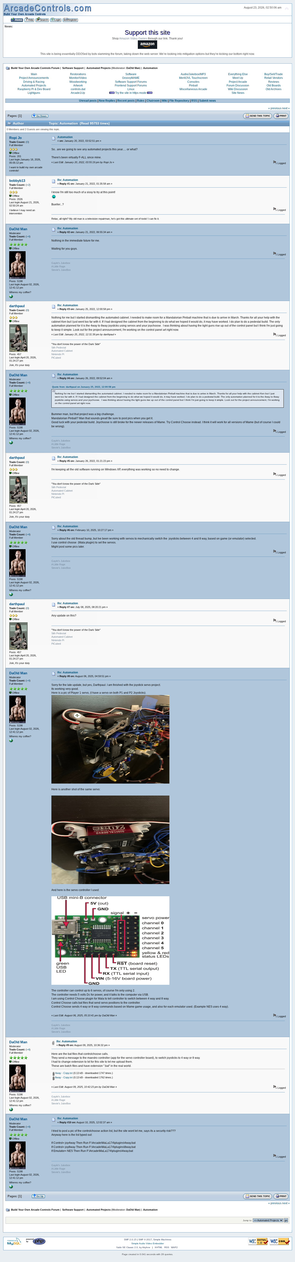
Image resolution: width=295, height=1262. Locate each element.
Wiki (164, 100)
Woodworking (78, 81)
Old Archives (273, 89)
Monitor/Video (78, 78)
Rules (141, 100)
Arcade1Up (78, 92)
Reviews (273, 81)
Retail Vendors (273, 78)
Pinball (193, 85)
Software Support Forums (131, 81)
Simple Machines (162, 1239)
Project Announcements (34, 78)
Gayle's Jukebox (60, 263)
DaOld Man (133, 68)
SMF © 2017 (145, 1239)
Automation (65, 137)
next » (286, 108)
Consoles (193, 81)
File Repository (179, 100)
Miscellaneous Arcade (193, 89)
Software (130, 74)
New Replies (107, 100)
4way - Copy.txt (63, 1073)
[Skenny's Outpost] (11, 297)
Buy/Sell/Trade (273, 74)
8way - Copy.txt (63, 1077)
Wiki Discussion (238, 89)
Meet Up (238, 78)
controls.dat (78, 89)
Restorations (78, 74)
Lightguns (34, 92)
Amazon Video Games (133, 38)
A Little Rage (58, 266)
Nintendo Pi (57, 354)
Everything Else (238, 74)
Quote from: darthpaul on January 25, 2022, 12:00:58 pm (83, 387)
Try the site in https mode (130, 92)
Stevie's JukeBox (61, 269)
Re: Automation (67, 180)
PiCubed (56, 357)
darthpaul (17, 306)
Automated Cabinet (62, 350)
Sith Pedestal (58, 347)
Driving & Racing (33, 81)
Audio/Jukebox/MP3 (193, 74)
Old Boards (274, 85)
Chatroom (153, 100)
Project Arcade (238, 81)
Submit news (207, 100)
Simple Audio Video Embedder (147, 1243)
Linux (130, 89)
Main (34, 74)
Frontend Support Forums (131, 85)
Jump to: (247, 1220)
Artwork (78, 85)
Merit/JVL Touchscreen (193, 78)
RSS (194, 100)
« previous (274, 108)
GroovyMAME (130, 78)
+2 (28, 184)
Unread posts (88, 100)
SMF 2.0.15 (130, 1239)
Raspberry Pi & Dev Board (34, 89)
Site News (238, 92)
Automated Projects (34, 85)
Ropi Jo (15, 138)
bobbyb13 (17, 181)
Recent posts (126, 100)
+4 (28, 236)
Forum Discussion (238, 85)
